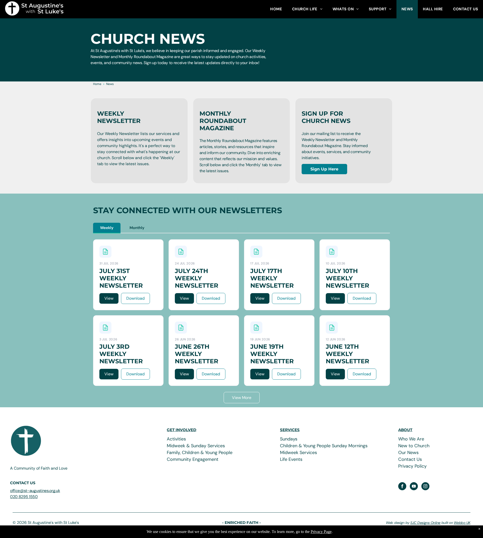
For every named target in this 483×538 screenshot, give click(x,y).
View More (241, 397)
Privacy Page (321, 531)
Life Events (291, 459)
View (108, 298)
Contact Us (410, 459)
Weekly (106, 227)
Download (135, 298)
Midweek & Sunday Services (196, 446)
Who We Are (411, 439)
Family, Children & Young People (199, 453)
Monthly (137, 227)
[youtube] (414, 486)
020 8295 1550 (24, 496)
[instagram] (425, 486)
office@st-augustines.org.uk (35, 490)
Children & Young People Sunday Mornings (324, 446)
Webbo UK (462, 522)
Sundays (288, 439)
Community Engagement (192, 459)
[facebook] (402, 486)
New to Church (413, 446)
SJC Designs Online (425, 522)
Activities (176, 439)
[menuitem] (276, 9)
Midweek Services (298, 453)
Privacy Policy (412, 466)
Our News (408, 453)
